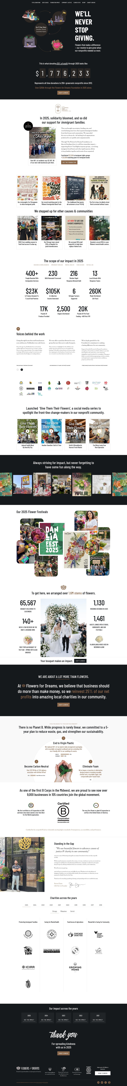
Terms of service (39, 1082)
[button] (17, 369)
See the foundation (69, 162)
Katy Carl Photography (80, 654)
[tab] (26, 905)
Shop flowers (63, 93)
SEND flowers (63, 1053)
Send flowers (102, 1073)
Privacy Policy (45, 1082)
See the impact (29, 1020)
